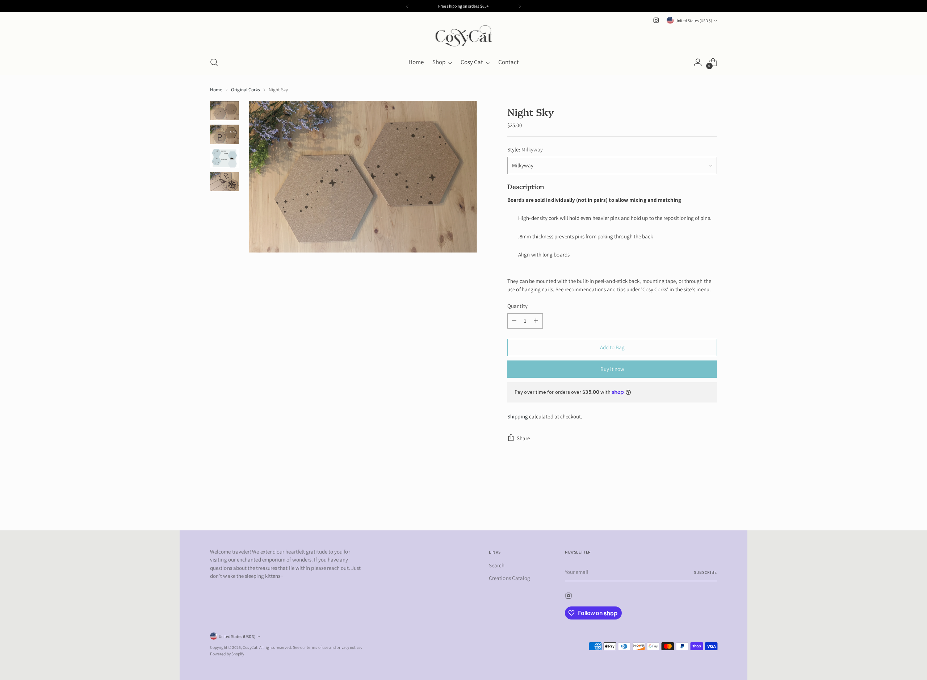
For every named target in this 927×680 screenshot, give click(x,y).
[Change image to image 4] (224, 181)
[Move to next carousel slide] (711, 505)
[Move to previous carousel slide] (694, 506)
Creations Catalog (509, 578)
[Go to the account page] (698, 62)
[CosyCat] (463, 37)
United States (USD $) (693, 20)
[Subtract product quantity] (514, 321)
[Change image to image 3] (224, 158)
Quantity (517, 306)
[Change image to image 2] (224, 134)
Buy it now (612, 369)
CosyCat (250, 647)
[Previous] (407, 6)
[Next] (520, 6)
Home (216, 89)
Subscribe (705, 572)
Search (496, 565)
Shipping (517, 416)
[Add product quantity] (535, 321)
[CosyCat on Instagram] (656, 20)
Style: (525, 149)
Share (523, 438)
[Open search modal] (214, 62)
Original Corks (245, 89)
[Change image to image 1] (224, 110)
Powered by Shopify (227, 653)
